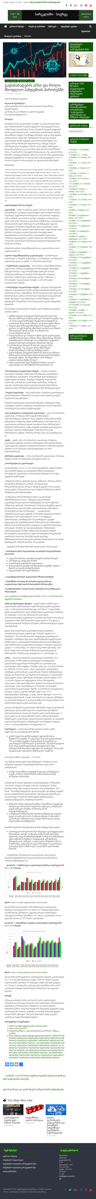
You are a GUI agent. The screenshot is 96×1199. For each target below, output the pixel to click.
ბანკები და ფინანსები (36, 26)
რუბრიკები (52, 26)
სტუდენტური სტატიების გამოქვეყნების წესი (19, 1164)
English (27, 36)
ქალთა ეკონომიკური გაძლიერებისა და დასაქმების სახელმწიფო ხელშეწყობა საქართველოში (56, 1125)
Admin (20, 94)
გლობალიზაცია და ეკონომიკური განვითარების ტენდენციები (33, 1091)
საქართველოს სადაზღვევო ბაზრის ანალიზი (12, 1120)
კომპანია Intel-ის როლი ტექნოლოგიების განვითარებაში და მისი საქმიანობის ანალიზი (34, 1077)
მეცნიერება (85, 31)
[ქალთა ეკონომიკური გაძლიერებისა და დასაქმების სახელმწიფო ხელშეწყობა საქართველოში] (56, 1105)
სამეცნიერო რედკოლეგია (13, 1160)
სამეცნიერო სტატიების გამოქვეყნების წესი (19, 1167)
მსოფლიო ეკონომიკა (12, 36)
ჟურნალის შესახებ (17, 26)
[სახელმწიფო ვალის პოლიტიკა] (34, 1105)
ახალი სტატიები (11, 81)
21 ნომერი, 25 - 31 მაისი (78, 155)
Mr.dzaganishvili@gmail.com (16, 114)
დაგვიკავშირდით (9, 1171)
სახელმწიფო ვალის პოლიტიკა (34, 1118)
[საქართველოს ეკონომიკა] (5, 26)
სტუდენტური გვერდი (69, 26)
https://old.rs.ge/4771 (18, 1028)
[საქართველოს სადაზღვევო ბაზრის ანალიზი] (13, 1105)
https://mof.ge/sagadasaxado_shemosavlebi (29, 902)
